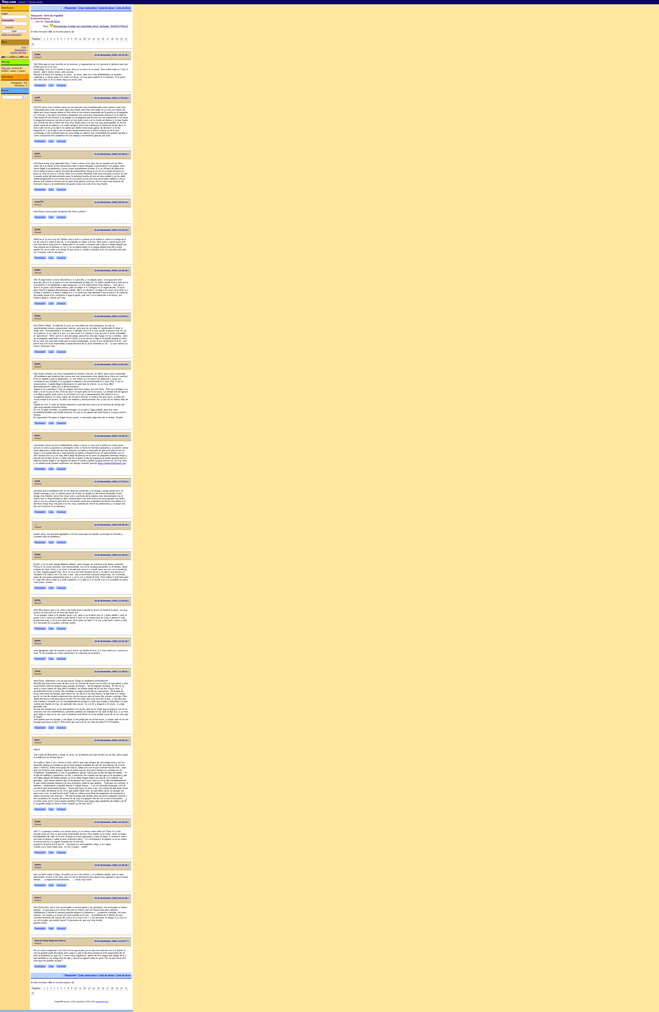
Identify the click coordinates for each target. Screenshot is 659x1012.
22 (33, 44)
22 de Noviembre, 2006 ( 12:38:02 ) (111, 671)
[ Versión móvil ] (35, 2)
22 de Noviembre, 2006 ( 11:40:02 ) (111, 601)
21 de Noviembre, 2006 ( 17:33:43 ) (111, 481)
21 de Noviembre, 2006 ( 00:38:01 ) (111, 154)
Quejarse (61, 85)
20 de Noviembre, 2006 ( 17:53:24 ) (111, 98)
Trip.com (5, 68)
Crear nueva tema (87, 8)
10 (75, 39)
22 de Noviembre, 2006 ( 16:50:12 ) (111, 740)
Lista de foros (123, 8)
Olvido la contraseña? (11, 34)
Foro (24, 47)
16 (103, 39)
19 (117, 39)
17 (107, 39)
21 (126, 39)
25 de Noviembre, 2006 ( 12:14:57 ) (111, 941)
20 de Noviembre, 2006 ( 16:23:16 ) (111, 55)
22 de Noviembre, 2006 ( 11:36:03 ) (111, 555)
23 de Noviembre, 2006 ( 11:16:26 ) (111, 865)
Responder (70, 8)
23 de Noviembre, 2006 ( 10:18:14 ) (111, 822)
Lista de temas (106, 8)
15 (98, 39)
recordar (9, 27)
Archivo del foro (18, 52)
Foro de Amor (52, 21)
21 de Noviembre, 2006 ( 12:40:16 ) (111, 270)
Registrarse (20, 50)
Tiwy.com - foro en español (47, 15)
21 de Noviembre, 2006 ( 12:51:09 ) (111, 364)
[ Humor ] (22, 2)
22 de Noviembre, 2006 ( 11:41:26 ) (111, 641)
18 (112, 39)
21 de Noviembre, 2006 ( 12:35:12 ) (111, 230)
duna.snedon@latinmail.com (112, 463)
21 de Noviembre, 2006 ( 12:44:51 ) (111, 316)
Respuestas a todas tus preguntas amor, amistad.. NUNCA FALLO (90, 26)
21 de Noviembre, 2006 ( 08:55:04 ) (111, 202)
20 (121, 39)
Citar (51, 85)
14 (94, 39)
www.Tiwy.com (102, 1002)
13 (89, 39)
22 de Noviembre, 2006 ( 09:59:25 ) (111, 525)
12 (84, 39)
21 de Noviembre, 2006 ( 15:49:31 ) (111, 436)
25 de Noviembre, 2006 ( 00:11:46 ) (111, 898)
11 (80, 39)
